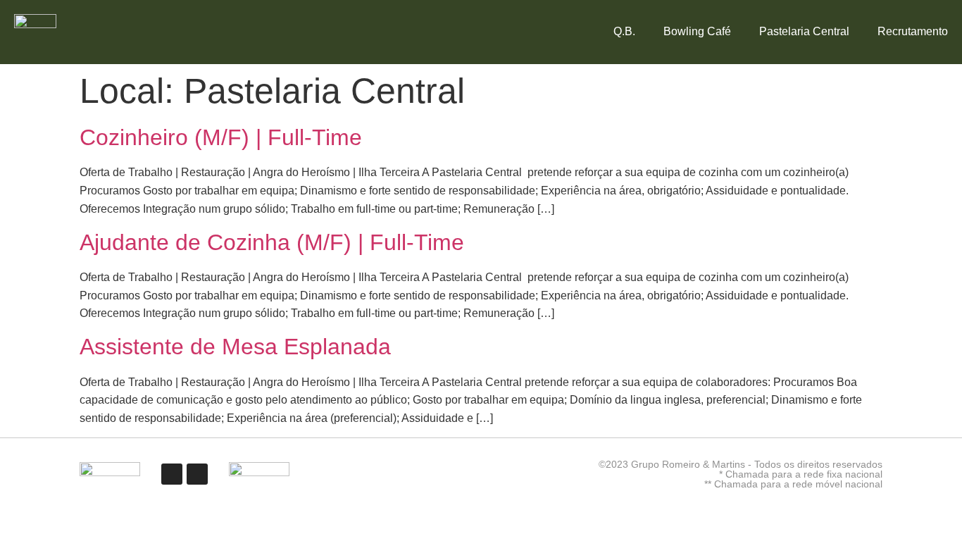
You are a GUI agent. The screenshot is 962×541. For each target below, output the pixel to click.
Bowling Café (697, 31)
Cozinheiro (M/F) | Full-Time (221, 137)
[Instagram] (197, 474)
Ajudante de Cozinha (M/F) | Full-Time (272, 242)
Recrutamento (912, 31)
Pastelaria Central (804, 31)
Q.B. (624, 31)
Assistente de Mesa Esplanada (235, 346)
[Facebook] (171, 474)
